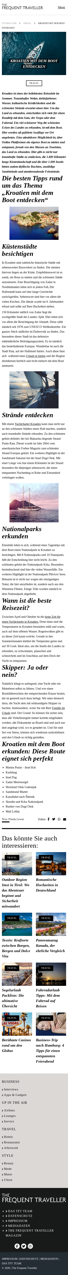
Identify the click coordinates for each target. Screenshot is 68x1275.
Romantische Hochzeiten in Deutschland (47, 884)
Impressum (17, 1220)
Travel (27, 23)
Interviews (11, 1089)
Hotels (8, 1136)
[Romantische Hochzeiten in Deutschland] (51, 863)
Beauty (9, 1163)
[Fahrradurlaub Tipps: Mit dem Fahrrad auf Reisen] (51, 974)
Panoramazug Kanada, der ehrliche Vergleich (50, 945)
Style (7, 1155)
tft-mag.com (9, 23)
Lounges (10, 1115)
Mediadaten (19, 1225)
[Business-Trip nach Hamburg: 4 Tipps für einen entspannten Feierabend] (51, 1024)
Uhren (8, 1179)
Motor (8, 1174)
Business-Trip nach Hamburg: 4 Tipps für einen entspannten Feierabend (50, 1050)
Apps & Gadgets (15, 1095)
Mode (8, 1168)
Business (10, 1082)
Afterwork (11, 1147)
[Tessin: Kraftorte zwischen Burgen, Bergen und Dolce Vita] (17, 924)
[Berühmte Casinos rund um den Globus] (17, 1024)
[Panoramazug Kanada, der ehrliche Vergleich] (51, 924)
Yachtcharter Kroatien (28, 424)
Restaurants (12, 1142)
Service (9, 1121)
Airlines (9, 1110)
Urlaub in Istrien (36, 356)
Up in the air (14, 1103)
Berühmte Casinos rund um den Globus (16, 1045)
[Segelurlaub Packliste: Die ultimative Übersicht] (17, 974)
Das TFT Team (20, 1211)
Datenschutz (20, 1215)
